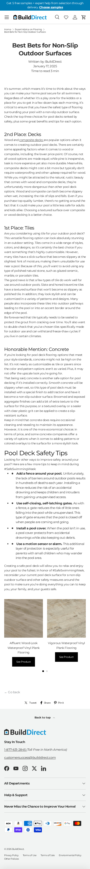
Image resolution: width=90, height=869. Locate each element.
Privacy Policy (11, 855)
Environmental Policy (70, 855)
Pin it (61, 702)
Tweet (33, 702)
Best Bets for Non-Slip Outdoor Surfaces (25, 32)
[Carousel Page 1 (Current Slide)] (43, 671)
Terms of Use (30, 855)
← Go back (12, 692)
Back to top (43, 717)
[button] (84, 17)
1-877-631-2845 (15, 750)
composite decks (31, 140)
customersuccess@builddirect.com (30, 757)
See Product (23, 661)
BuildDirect (18, 849)
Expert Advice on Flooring (28, 29)
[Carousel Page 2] (47, 671)
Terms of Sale (48, 855)
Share (47, 702)
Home (7, 29)
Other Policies (11, 858)
